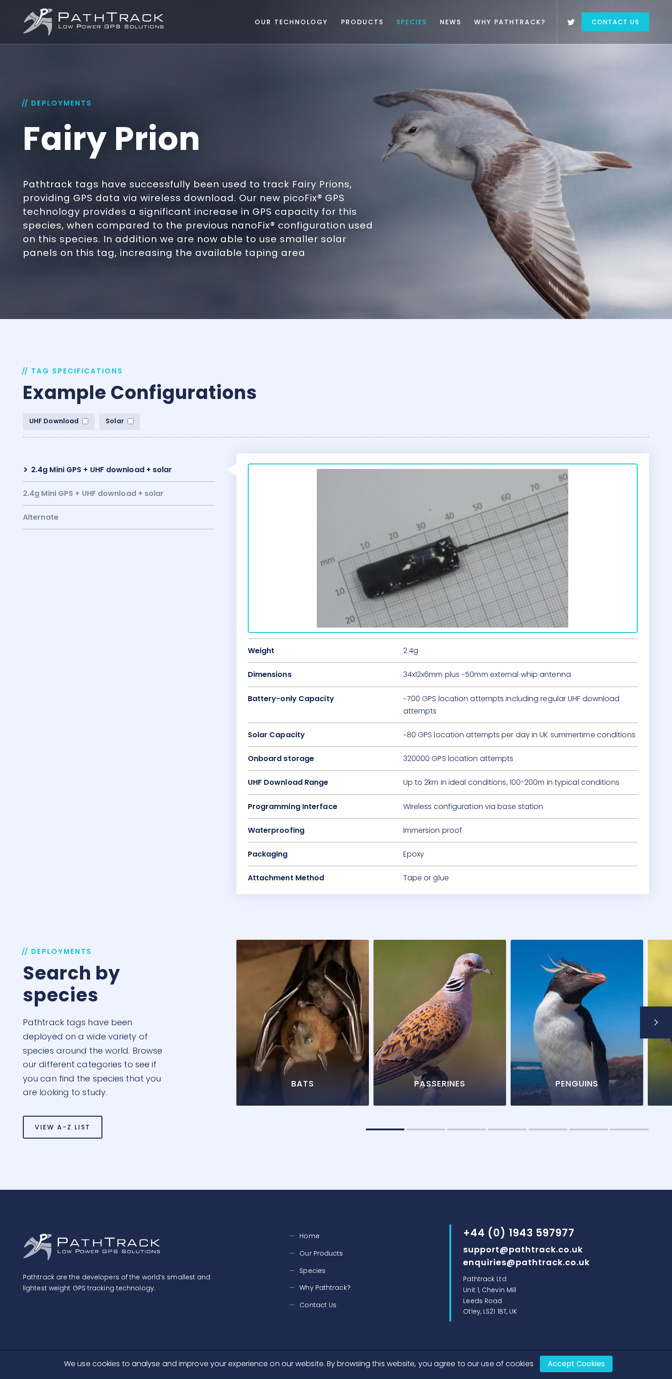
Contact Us (615, 22)
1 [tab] (385, 1129)
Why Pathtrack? (510, 22)
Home (309, 1236)
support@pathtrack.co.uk (523, 1249)
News (450, 22)
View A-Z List (63, 1127)
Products (362, 22)
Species (411, 22)
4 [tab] (507, 1129)
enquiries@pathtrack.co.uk (526, 1262)
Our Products (321, 1253)
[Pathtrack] (95, 21)
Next (656, 1022)
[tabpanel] (302, 1028)
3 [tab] (466, 1129)
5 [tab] (547, 1129)
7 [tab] (629, 1129)
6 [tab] (588, 1129)
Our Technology (291, 22)
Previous (245, 1022)
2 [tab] (425, 1129)
